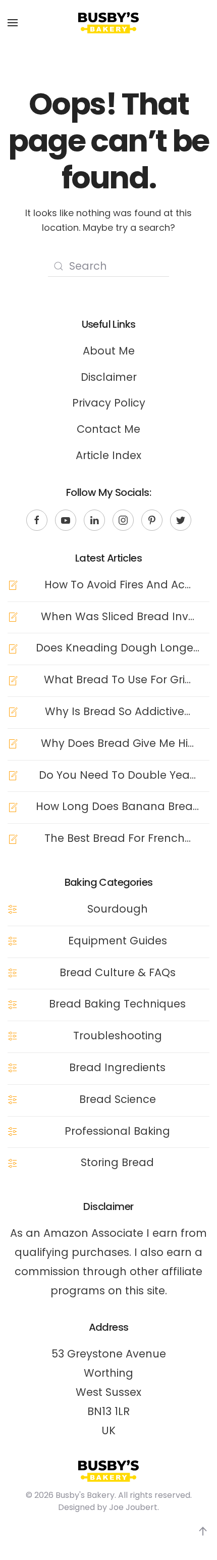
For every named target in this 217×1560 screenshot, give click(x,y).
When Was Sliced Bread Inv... (117, 616)
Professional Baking (117, 1131)
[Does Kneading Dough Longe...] (13, 647)
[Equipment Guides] (13, 940)
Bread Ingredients (117, 1067)
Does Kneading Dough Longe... (117, 647)
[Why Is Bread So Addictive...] (13, 711)
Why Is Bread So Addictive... (117, 711)
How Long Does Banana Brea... (117, 806)
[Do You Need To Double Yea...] (13, 775)
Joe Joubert (133, 1507)
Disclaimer (109, 377)
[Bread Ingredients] (13, 1067)
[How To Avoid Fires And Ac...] (13, 584)
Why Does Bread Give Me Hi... (117, 743)
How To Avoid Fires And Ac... (117, 584)
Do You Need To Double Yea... (117, 775)
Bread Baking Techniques (117, 1003)
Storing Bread (117, 1162)
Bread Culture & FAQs (118, 972)
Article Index (108, 455)
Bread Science (117, 1099)
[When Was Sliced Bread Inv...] (13, 616)
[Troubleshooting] (13, 1035)
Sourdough (117, 908)
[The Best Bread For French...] (13, 838)
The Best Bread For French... (117, 838)
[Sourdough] (13, 908)
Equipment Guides (117, 940)
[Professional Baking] (13, 1131)
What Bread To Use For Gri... (117, 679)
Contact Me (108, 429)
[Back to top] (202, 1531)
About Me (109, 350)
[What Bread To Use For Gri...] (13, 679)
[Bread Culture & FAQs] (13, 972)
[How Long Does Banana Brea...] (13, 806)
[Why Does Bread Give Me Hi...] (13, 743)
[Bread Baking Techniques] (13, 1003)
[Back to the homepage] (108, 22)
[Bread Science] (13, 1099)
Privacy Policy (108, 402)
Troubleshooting (117, 1035)
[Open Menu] (13, 22)
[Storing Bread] (13, 1162)
